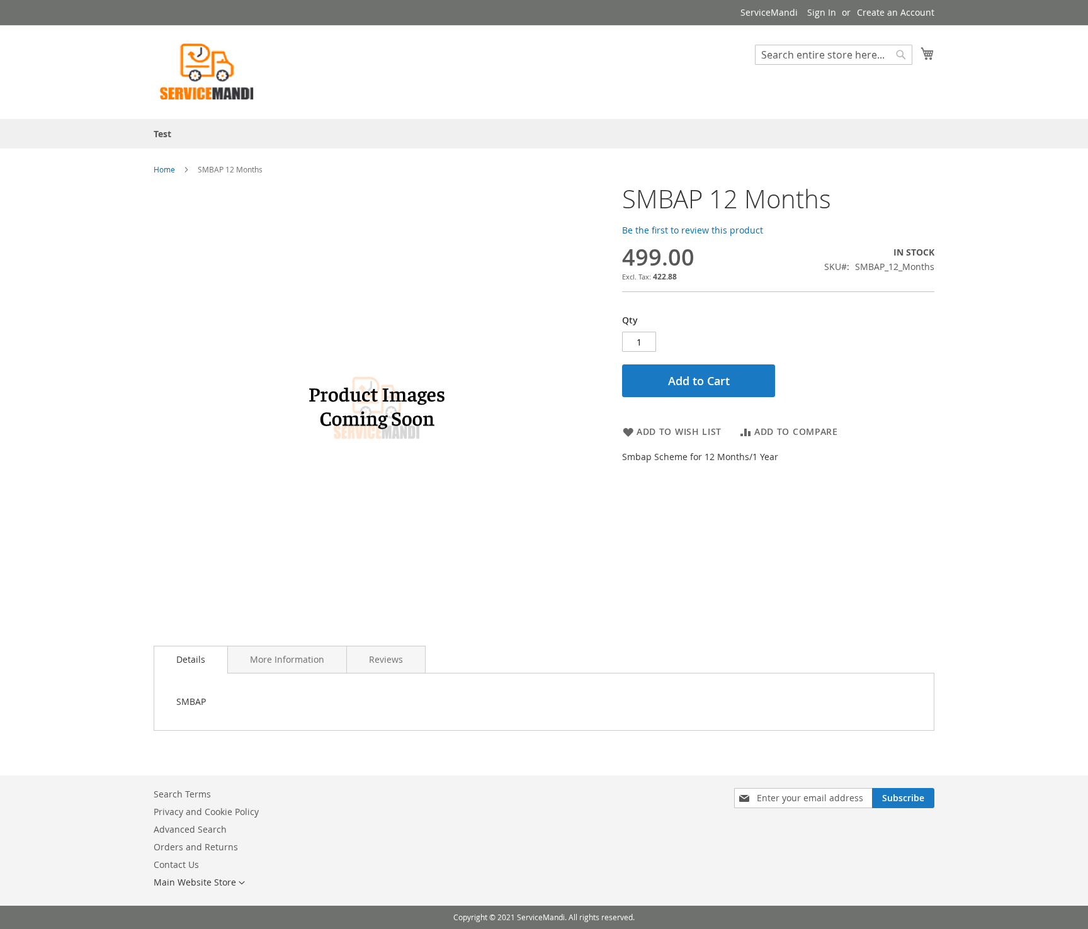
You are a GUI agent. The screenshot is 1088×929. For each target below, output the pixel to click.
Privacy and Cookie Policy (206, 812)
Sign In (821, 12)
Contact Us (176, 864)
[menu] (544, 134)
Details (190, 659)
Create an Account (895, 12)
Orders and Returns (196, 847)
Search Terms (182, 794)
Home (164, 169)
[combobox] (833, 55)
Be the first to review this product (692, 230)
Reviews (386, 659)
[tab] (191, 659)
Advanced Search (190, 829)
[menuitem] (162, 134)
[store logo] (207, 71)
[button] (199, 883)
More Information (287, 659)
